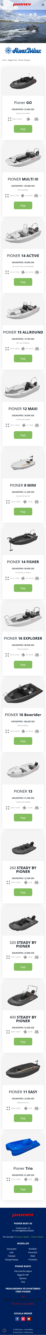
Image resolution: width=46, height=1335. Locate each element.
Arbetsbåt (32, 1252)
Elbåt (32, 1256)
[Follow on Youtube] (29, 1319)
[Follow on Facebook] (17, 1319)
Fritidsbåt (32, 1259)
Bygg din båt (12, 60)
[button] (4, 1330)
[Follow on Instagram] (23, 1319)
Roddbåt (33, 1249)
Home (4, 60)
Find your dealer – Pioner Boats (28, 1237)
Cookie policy (28, 1332)
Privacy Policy (17, 1332)
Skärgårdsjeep (11, 1259)
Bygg (23, 128)
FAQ (23, 1282)
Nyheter (23, 1278)
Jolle (11, 1252)
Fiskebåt (11, 1256)
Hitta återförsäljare (23, 1271)
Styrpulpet (11, 1249)
